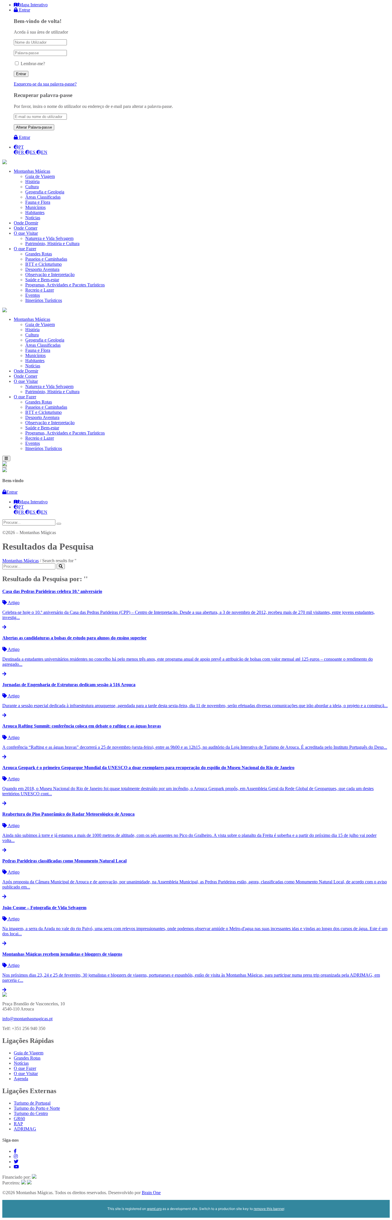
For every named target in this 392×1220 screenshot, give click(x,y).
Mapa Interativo (33, 4)
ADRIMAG (25, 1128)
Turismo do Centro (31, 1113)
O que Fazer (25, 1068)
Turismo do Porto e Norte (37, 1108)
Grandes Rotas (27, 1058)
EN (44, 152)
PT (21, 147)
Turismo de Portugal (32, 1103)
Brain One (151, 1192)
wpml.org (154, 1209)
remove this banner (269, 1209)
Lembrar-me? (33, 63)
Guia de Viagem (28, 1052)
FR (21, 152)
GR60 (19, 1118)
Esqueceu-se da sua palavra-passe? (45, 84)
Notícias (21, 1063)
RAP (18, 1123)
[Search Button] (61, 566)
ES (33, 152)
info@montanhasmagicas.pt (27, 1018)
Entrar (24, 9)
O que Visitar (26, 1073)
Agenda (21, 1078)
